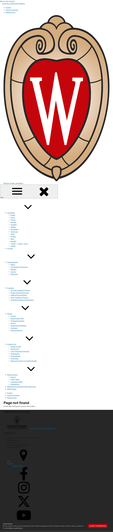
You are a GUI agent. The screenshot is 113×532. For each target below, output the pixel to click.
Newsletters (15, 384)
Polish (13, 234)
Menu (2, 197)
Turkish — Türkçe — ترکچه (19, 244)
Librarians (14, 328)
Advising (13, 269)
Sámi (12, 239)
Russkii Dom (15, 349)
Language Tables (17, 382)
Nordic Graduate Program (20, 293)
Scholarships (15, 354)
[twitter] (24, 507)
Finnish (13, 220)
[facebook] (24, 480)
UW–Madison (13, 4)
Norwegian (14, 229)
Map (8, 461)
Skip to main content (7, 1)
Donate (8, 8)
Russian (13, 237)
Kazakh (13, 227)
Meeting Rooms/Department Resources (21, 387)
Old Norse (14, 232)
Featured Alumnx (17, 330)
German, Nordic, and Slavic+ (13, 183)
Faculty (13, 316)
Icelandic (14, 225)
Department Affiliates (18, 326)
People (9, 314)
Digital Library (10, 12)
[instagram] (24, 494)
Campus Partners (12, 10)
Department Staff (17, 318)
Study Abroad (15, 356)
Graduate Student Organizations (22, 300)
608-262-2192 (17, 466)
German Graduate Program (20, 290)
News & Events (12, 375)
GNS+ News (15, 379)
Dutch (13, 217)
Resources (14, 274)
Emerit (13, 323)
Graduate (10, 288)
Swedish (13, 241)
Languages (11, 213)
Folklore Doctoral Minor (19, 295)
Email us (10, 464)
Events (13, 377)
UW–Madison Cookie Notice (14, 528)
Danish (13, 215)
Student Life (11, 344)
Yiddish (13, 246)
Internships (15, 358)
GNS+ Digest (11, 389)
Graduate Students (17, 321)
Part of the (42, 428)
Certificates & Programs (19, 267)
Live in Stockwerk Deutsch (20, 351)
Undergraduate (12, 262)
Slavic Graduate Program (19, 297)
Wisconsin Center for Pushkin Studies (24, 361)
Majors (13, 265)
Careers (13, 272)
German (13, 222)
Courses (10, 248)
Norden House (16, 347)
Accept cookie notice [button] (97, 526)
